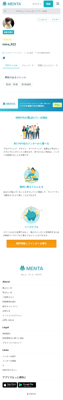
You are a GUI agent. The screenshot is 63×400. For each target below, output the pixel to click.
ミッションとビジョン (12, 315)
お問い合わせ (8, 320)
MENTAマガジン (9, 370)
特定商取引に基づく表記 (13, 338)
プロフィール (11, 65)
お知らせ (6, 311)
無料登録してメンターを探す (31, 243)
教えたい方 (7, 288)
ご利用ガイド (8, 297)
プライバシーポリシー (12, 343)
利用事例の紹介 (9, 301)
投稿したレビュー (48, 65)
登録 (48, 3)
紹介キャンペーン (10, 306)
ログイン (37, 3)
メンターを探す (9, 356)
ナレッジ (27, 65)
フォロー (55, 19)
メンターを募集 (9, 361)
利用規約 (6, 333)
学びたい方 (7, 292)
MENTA (32, 394)
